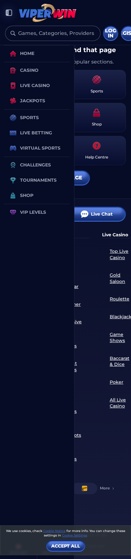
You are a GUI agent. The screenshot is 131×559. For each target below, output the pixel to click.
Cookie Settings (74, 535)
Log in (110, 33)
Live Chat (102, 214)
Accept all (65, 546)
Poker (116, 382)
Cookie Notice (54, 531)
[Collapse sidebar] (9, 13)
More (105, 488)
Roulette (119, 299)
